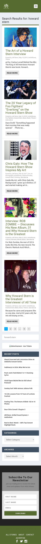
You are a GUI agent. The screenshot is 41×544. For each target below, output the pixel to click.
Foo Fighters (9, 118)
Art (29, 174)
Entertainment (9, 308)
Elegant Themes (20, 529)
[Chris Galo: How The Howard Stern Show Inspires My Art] (20, 150)
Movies (19, 239)
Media (17, 308)
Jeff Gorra (15, 57)
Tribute (7, 59)
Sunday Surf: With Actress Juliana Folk (18, 388)
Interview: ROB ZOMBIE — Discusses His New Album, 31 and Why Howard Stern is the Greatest (21, 227)
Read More (12, 73)
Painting (17, 177)
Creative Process (27, 175)
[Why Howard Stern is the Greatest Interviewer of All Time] (20, 276)
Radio (29, 118)
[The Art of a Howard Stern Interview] (20, 37)
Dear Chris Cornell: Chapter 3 (14, 409)
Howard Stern (18, 118)
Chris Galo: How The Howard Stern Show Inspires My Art (19, 167)
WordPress (20, 531)
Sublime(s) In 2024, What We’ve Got (17, 367)
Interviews (13, 239)
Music (24, 118)
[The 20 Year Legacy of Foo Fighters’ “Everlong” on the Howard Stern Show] (20, 89)
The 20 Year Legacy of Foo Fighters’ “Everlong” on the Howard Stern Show (20, 107)
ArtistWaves (32, 57)
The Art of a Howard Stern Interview (19, 52)
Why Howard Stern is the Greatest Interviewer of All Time (20, 299)
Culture (7, 239)
